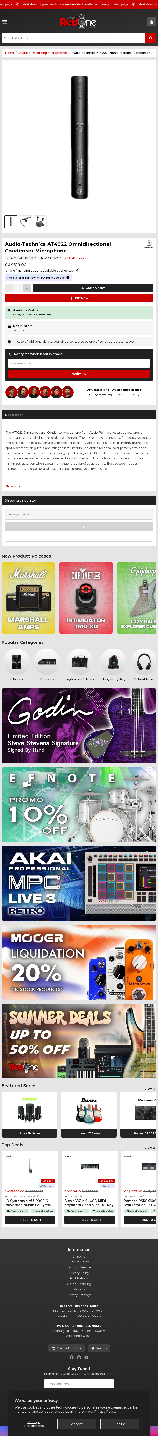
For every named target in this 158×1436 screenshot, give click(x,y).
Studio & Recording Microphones (43, 53)
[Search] (150, 38)
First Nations (79, 1278)
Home (9, 53)
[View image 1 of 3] (79, 137)
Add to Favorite (78, 258)
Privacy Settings (79, 1295)
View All (150, 1088)
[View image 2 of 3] (25, 221)
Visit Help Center (69, 1348)
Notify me (79, 374)
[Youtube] (86, 1357)
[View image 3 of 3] (40, 221)
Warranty (79, 1289)
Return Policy (79, 1262)
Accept (77, 1424)
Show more (13, 486)
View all (150, 1148)
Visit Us (18, 330)
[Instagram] (79, 1357)
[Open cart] (151, 21)
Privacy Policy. (105, 1411)
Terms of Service (79, 1267)
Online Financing (79, 1284)
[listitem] (28, 598)
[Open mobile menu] (5, 22)
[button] (38, 1196)
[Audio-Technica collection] (149, 244)
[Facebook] (72, 1357)
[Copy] (35, 258)
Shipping (79, 1256)
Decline (120, 1424)
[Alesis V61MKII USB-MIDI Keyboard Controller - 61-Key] (90, 1166)
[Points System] (68, 277)
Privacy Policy (79, 1273)
